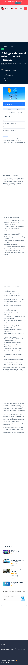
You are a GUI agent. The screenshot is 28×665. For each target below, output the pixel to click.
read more (5, 593)
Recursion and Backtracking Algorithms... (18, 583)
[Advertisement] (14, 26)
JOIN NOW (18, 3)
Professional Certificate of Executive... (17, 570)
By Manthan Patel (15, 556)
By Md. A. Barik (14, 588)
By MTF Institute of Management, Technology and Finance (17, 577)
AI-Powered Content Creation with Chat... (16, 551)
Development (7, 75)
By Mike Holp (14, 565)
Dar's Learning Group (10, 70)
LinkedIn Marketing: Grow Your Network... (17, 560)
